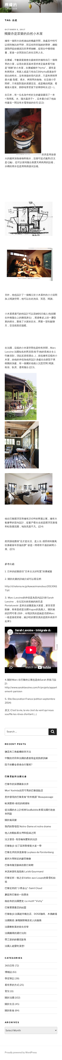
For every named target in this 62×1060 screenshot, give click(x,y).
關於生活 (9, 1004)
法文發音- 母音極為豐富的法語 (21, 839)
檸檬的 (11, 4)
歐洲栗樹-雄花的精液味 (17, 803)
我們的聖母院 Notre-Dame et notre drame (28, 826)
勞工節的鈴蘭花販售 (15, 939)
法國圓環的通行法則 (15, 933)
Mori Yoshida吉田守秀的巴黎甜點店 (24, 790)
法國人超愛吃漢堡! (14, 946)
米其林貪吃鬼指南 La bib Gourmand (24, 871)
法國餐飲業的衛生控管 (17, 926)
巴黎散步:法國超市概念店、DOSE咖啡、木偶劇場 (31, 914)
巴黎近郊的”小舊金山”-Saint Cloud (23, 888)
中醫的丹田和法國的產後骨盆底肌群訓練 (26, 758)
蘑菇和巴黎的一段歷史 (17, 894)
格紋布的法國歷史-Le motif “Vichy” (24, 901)
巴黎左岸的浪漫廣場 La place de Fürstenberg (29, 852)
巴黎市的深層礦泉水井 (17, 784)
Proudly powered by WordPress (21, 1052)
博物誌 (8, 972)
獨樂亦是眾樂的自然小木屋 (23, 33)
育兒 (7, 991)
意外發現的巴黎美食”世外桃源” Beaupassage (29, 797)
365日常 (9, 965)
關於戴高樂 (11, 820)
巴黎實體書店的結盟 (15, 907)
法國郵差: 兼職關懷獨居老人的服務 (23, 920)
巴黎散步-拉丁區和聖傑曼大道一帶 (23, 845)
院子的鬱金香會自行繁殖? (18, 764)
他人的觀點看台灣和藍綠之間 (20, 833)
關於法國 (9, 997)
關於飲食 (9, 1010)
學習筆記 (9, 978)
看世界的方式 (12, 985)
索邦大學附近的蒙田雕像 (18, 858)
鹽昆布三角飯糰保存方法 (18, 751)
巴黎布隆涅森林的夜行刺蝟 (19, 865)
